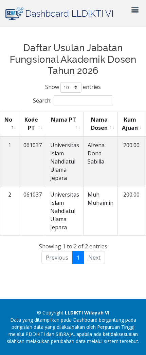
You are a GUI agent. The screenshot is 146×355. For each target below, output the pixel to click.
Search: (42, 100)
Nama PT (63, 119)
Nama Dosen (99, 124)
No (8, 119)
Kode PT (31, 124)
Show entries (73, 87)
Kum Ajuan (130, 124)
